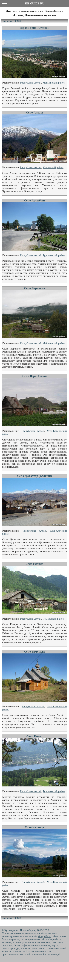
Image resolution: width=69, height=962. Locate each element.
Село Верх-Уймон (34, 376)
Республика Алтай (30, 82)
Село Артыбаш (34, 200)
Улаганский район (53, 167)
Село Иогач (34, 736)
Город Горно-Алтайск (34, 27)
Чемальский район (53, 618)
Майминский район (54, 82)
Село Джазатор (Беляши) (34, 476)
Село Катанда (34, 827)
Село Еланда (34, 563)
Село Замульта (34, 651)
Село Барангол (34, 288)
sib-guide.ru (44, 936)
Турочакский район (54, 255)
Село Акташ (34, 112)
